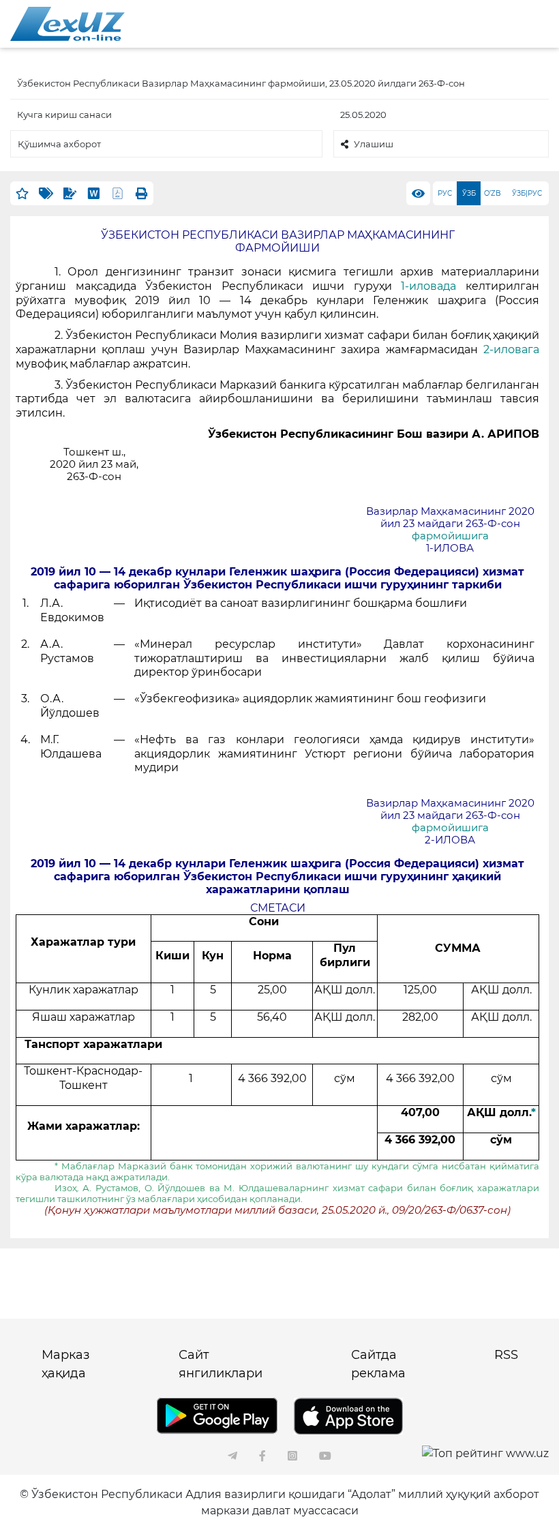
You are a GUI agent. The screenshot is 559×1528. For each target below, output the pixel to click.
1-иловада (428, 286)
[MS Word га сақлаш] (94, 193)
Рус (445, 193)
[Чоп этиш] (141, 193)
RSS (506, 1354)
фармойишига (450, 536)
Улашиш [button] (373, 143)
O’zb (492, 193)
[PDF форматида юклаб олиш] (118, 193)
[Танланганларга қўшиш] (22, 193)
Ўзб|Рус (527, 193)
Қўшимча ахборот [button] (59, 143)
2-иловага (511, 349)
